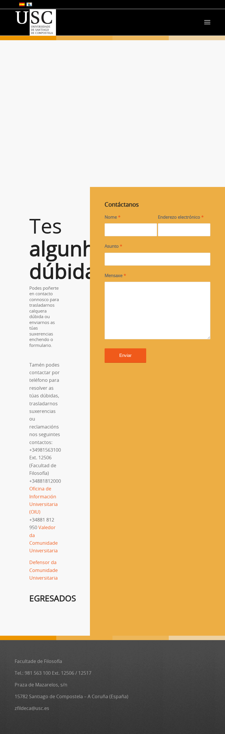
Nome (112, 217)
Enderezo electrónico (181, 217)
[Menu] (207, 22)
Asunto (113, 246)
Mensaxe (115, 276)
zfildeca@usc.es (32, 708)
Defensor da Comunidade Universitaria (43, 570)
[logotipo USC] (36, 22)
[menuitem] (207, 22)
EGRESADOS (52, 599)
